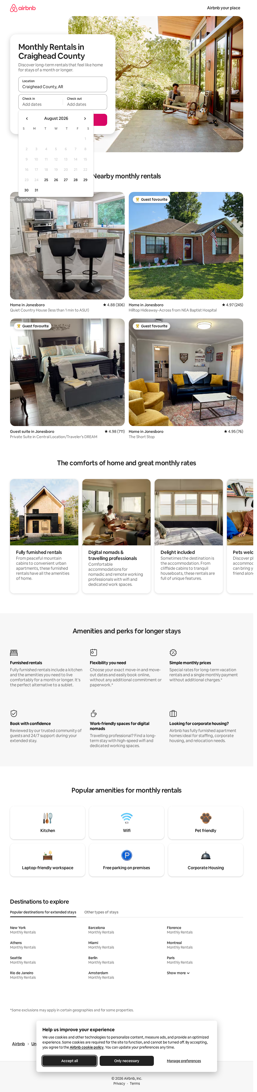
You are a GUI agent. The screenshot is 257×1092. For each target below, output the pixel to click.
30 (26, 190)
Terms (135, 1083)
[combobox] (62, 87)
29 (85, 180)
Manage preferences (184, 1061)
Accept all (69, 1061)
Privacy (119, 1083)
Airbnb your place (223, 8)
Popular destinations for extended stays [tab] (43, 912)
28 (76, 180)
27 (66, 180)
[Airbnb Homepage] (23, 8)
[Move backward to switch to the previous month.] (27, 118)
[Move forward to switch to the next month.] (84, 118)
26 (56, 180)
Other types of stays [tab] (101, 912)
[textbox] (40, 104)
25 (46, 180)
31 (36, 190)
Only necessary (126, 1061)
